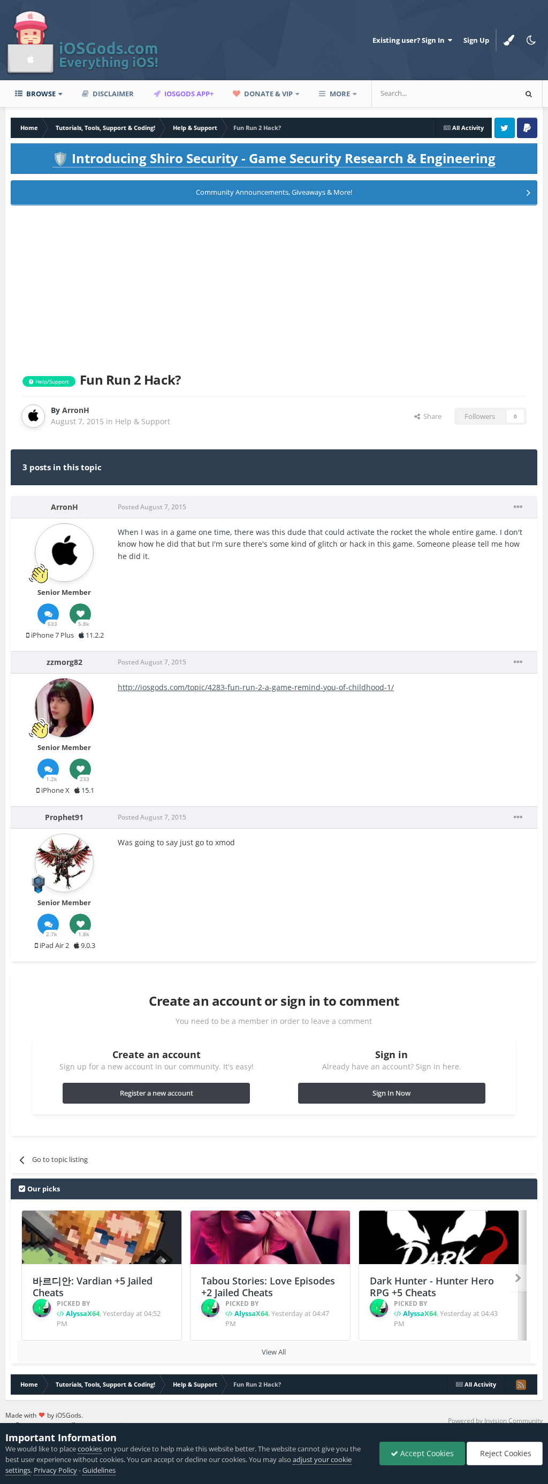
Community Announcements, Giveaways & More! (274, 192)
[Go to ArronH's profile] (33, 416)
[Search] (528, 93)
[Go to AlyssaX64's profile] (42, 1308)
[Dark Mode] (531, 40)
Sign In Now (391, 1093)
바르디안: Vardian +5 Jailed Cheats (93, 1286)
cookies (90, 1449)
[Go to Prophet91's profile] (64, 862)
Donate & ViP (267, 93)
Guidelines (99, 1470)
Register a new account (156, 1093)
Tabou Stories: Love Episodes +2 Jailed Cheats (268, 1286)
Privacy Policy (55, 1470)
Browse (40, 93)
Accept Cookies (426, 1453)
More (340, 93)
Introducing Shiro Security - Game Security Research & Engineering (274, 158)
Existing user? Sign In (410, 40)
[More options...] (518, 507)
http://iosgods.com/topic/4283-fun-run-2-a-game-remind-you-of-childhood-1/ (256, 687)
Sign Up (476, 40)
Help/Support (51, 381)
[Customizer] (509, 40)
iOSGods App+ (188, 93)
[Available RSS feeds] (520, 1384)
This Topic (486, 93)
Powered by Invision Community (495, 1420)
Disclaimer (112, 93)
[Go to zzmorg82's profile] (64, 707)
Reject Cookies (504, 1453)
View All (274, 1352)
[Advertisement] (274, 287)
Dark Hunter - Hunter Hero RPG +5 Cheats (432, 1286)
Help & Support (142, 421)
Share (431, 416)
